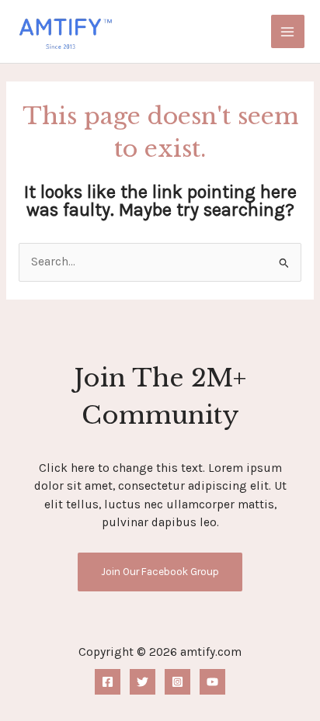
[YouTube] (212, 682)
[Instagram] (177, 682)
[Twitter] (142, 682)
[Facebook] (107, 682)
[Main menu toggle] (287, 31)
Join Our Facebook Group (160, 571)
